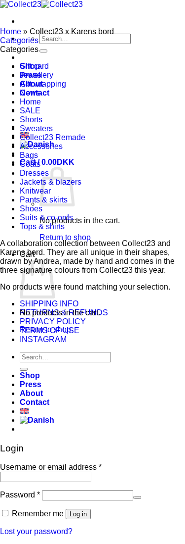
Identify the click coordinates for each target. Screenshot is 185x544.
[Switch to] (24, 411)
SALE (30, 110)
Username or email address (51, 467)
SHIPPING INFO (49, 303)
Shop (30, 375)
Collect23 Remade (52, 137)
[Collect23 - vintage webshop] (41, 4)
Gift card (34, 66)
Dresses (34, 173)
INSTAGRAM (43, 339)
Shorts (31, 119)
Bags (29, 155)
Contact (34, 402)
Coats (30, 164)
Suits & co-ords (46, 217)
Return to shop (65, 237)
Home (10, 31)
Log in (78, 514)
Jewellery (36, 75)
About (31, 393)
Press (30, 384)
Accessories (41, 146)
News (30, 93)
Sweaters (36, 128)
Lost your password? (36, 531)
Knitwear (35, 191)
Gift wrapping (43, 84)
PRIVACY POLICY (53, 321)
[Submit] (43, 50)
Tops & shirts (42, 226)
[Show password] (137, 497)
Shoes (31, 208)
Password (20, 495)
